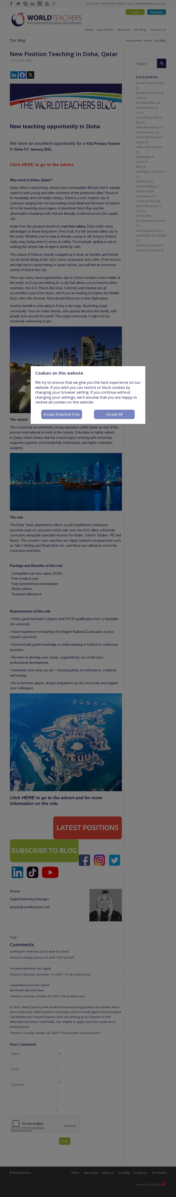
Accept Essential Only (62, 414)
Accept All (114, 414)
